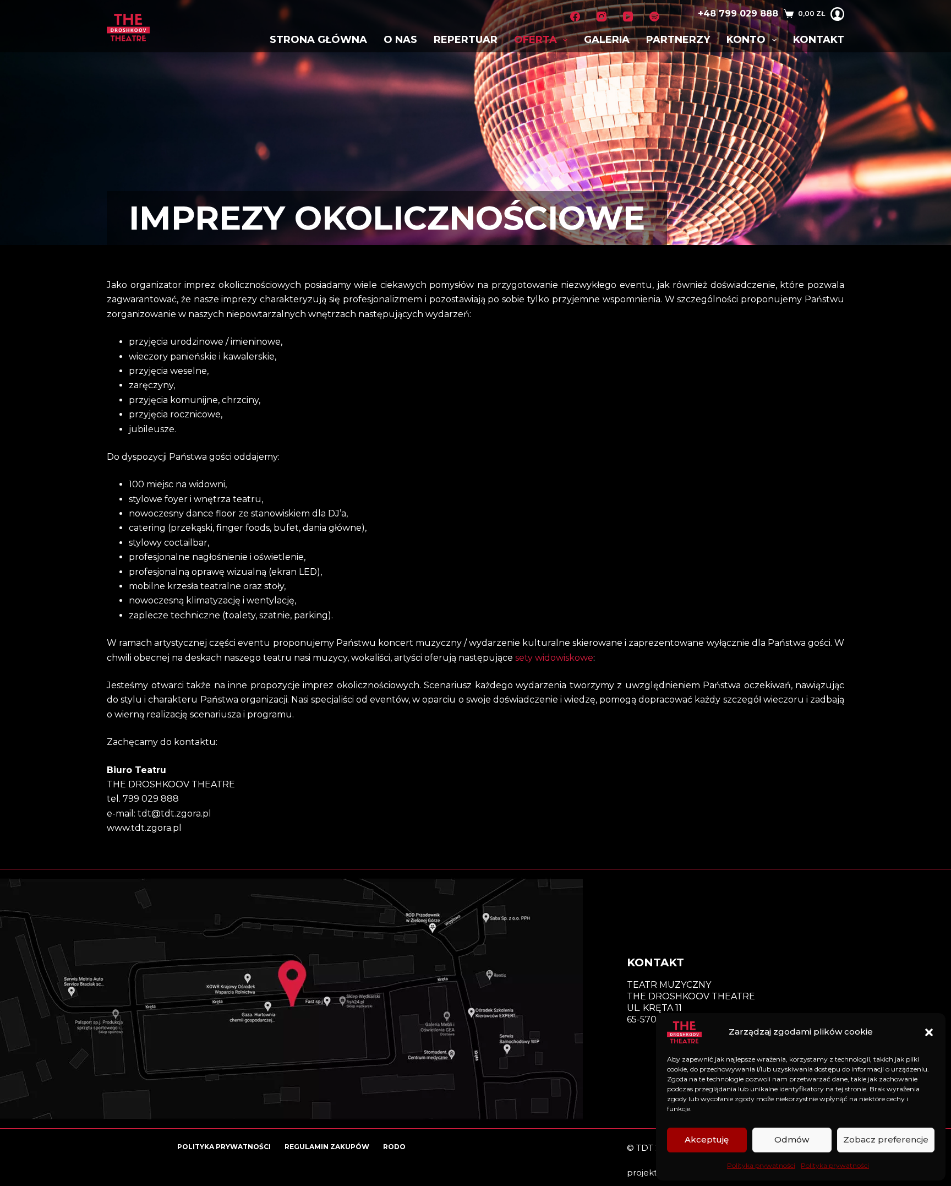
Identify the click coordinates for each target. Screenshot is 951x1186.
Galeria (607, 40)
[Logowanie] (837, 14)
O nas (400, 40)
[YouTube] (628, 16)
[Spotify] (654, 16)
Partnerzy (678, 40)
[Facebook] (575, 16)
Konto (746, 40)
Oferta (535, 40)
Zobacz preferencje (885, 1139)
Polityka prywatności (761, 1165)
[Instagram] (601, 16)
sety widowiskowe (554, 657)
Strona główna (318, 40)
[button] (928, 1032)
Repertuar (466, 40)
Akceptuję (707, 1139)
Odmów (791, 1139)
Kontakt (818, 40)
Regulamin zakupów (327, 1147)
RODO (394, 1147)
